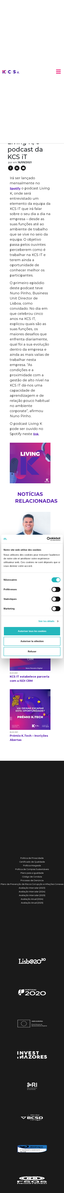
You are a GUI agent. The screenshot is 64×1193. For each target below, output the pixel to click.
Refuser (32, 651)
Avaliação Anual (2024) (32, 899)
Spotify (15, 188)
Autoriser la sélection (32, 641)
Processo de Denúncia (32, 880)
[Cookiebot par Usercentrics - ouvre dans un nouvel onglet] (46, 539)
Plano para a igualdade (32, 873)
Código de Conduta (32, 877)
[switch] (56, 589)
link (36, 434)
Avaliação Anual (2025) (32, 903)
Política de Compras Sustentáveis (32, 869)
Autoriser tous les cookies (32, 631)
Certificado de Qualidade (32, 862)
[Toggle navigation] (58, 71)
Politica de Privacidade (32, 858)
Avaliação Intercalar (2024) (32, 891)
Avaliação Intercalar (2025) (32, 895)
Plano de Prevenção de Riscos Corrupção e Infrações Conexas (32, 884)
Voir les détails (46, 621)
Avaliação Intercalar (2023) (32, 888)
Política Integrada (32, 865)
